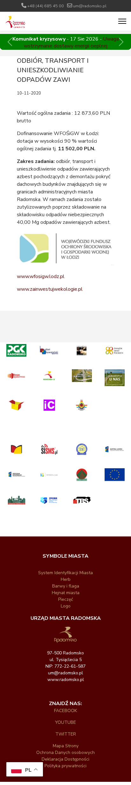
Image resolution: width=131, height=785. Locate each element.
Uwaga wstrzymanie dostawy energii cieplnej (71, 42)
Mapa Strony (66, 746)
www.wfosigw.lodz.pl (41, 276)
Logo (66, 606)
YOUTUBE (65, 722)
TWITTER (65, 734)
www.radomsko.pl (65, 680)
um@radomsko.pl (90, 6)
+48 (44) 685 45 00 (45, 6)
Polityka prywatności (65, 766)
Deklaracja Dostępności (65, 759)
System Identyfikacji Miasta (65, 573)
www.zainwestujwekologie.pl (50, 289)
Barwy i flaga (65, 586)
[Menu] (122, 21)
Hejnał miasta (65, 593)
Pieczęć (65, 599)
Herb (66, 579)
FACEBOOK (65, 711)
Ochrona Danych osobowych (65, 752)
